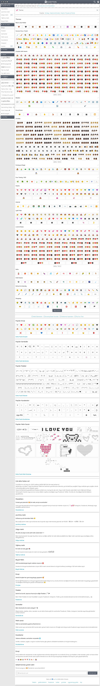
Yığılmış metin (5, 18)
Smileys (47, 13)
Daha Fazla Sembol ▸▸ (22, 361)
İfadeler (3, 31)
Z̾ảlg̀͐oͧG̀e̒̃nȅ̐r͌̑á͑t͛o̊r (5, 101)
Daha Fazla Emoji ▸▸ (21, 336)
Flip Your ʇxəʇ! (5, 70)
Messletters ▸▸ (20, 510)
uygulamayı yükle (73, 682)
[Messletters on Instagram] (3, 2)
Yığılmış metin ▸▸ (20, 555)
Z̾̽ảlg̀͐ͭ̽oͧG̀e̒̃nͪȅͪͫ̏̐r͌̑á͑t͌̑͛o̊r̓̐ (5, 58)
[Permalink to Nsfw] (98, 269)
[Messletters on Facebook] (1, 2)
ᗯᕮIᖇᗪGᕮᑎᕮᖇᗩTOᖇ (7, 98)
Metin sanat (4, 37)
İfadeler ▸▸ (19, 599)
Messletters (4, 9)
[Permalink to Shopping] (98, 298)
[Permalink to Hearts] (98, 185)
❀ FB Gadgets (5, 113)
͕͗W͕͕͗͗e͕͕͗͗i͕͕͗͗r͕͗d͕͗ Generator (6, 67)
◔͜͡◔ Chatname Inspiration (66, 316)
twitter (57, 682)
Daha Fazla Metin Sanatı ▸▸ (23, 474)
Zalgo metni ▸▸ (20, 540)
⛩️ (27, 659)
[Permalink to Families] (98, 118)
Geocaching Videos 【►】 (7, 107)
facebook (51, 682)
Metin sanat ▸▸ (20, 630)
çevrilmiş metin (5, 12)
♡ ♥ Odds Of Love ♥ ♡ (7, 95)
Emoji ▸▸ (18, 585)
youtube (63, 682)
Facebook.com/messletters (47, 6)
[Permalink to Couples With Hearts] (98, 51)
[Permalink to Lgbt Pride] (98, 210)
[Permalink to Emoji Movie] (98, 110)
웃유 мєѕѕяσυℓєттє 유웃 (7, 80)
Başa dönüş (57, 310)
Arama (3, 46)
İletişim (34, 682)
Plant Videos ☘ (5, 110)
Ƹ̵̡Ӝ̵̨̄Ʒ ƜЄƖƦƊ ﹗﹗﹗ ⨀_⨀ (7, 83)
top (81, 682)
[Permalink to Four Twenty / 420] (98, 177)
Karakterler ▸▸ (20, 644)
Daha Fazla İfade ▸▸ (21, 395)
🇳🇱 (18, 659)
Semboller (4, 34)
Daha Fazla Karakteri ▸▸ (23, 419)
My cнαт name (5, 73)
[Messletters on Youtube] (7, 2)
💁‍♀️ (36, 659)
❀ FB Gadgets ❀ (6, 64)
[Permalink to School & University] (98, 286)
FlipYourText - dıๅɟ (6, 89)
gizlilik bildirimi (42, 682)
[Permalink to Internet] (98, 202)
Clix (55, 679)
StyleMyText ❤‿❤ (6, 61)
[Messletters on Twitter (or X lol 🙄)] (5, 2)
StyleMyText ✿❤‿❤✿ (7, 86)
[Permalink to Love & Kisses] (98, 226)
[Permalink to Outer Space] (98, 277)
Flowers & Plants (70, 13)
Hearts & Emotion (55, 13)
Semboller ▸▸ (19, 615)
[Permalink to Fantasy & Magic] (98, 165)
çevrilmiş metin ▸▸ (21, 524)
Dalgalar (3, 43)
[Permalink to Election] (98, 97)
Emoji (2, 28)
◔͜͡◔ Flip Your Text (78, 316)
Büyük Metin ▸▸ (20, 569)
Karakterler (4, 40)
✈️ (29, 659)
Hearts (63, 13)
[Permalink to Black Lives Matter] (98, 22)
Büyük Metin (4, 21)
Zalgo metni (4, 15)
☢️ (21, 659)
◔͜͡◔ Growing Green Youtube (50, 316)
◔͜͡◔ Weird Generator (36, 316)
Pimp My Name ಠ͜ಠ (6, 92)
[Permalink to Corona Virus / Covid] (98, 31)
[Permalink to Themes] (98, 19)
